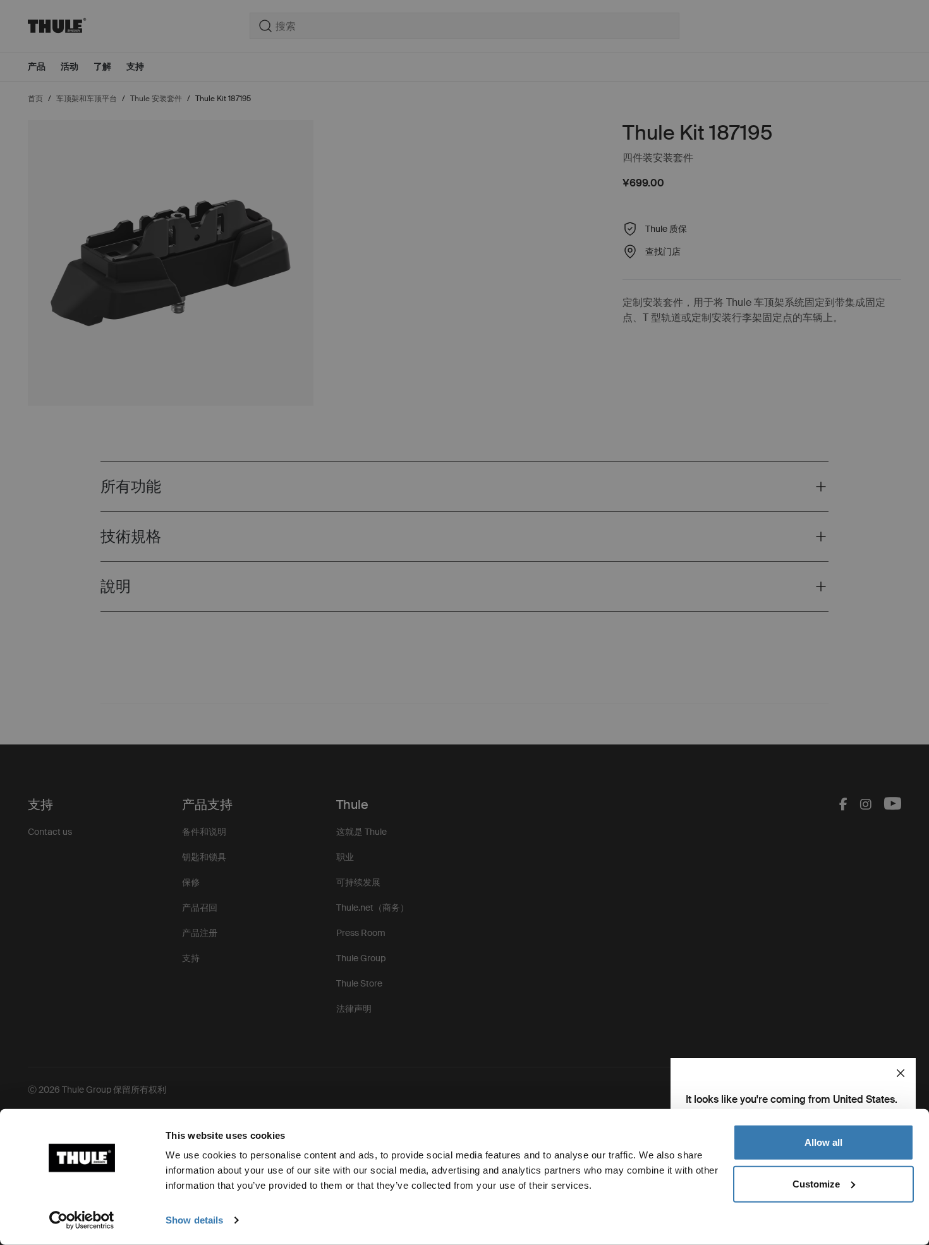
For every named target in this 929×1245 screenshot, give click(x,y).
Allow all (823, 1142)
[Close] (900, 1073)
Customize (816, 1183)
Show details (194, 1220)
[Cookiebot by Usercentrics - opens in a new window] (82, 1220)
